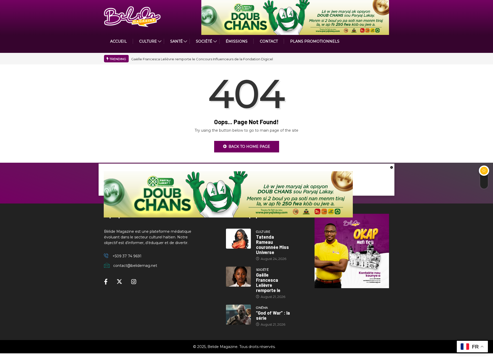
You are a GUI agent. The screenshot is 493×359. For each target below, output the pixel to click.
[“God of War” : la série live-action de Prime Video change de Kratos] (238, 315)
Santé (176, 41)
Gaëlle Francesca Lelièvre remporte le (268, 282)
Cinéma (262, 307)
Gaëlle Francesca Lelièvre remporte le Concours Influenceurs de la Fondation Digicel (202, 59)
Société (204, 41)
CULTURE (148, 41)
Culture (263, 232)
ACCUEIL (118, 41)
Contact (269, 41)
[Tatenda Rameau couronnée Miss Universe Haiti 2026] (238, 239)
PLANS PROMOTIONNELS (314, 41)
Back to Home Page (249, 146)
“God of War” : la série (273, 315)
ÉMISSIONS (237, 41)
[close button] (391, 167)
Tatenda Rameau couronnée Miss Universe (272, 244)
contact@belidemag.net (135, 265)
